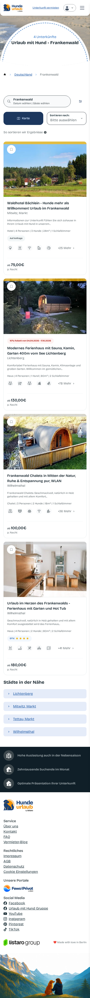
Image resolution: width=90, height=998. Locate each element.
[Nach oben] (80, 988)
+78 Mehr (64, 383)
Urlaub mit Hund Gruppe (28, 908)
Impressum (12, 856)
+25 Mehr (64, 248)
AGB (7, 861)
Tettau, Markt (23, 719)
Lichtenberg (23, 694)
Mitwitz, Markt (24, 706)
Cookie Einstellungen (20, 872)
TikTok (14, 929)
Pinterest (16, 924)
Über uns (10, 826)
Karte (26, 118)
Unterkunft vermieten (46, 7)
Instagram (17, 919)
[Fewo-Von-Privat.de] (45, 888)
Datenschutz (13, 866)
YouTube (15, 914)
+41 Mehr (64, 648)
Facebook (17, 903)
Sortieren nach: (59, 115)
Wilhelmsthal (23, 732)
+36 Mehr (64, 511)
